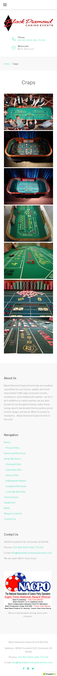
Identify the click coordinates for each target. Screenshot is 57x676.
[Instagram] (28, 669)
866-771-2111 (39, 40)
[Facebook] (23, 669)
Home (6, 64)
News (7, 508)
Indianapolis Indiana (16, 480)
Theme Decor (11, 497)
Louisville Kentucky (16, 491)
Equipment (9, 502)
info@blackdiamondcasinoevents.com (31, 552)
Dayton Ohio (12, 475)
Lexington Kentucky (16, 486)
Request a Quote (13, 513)
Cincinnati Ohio (13, 464)
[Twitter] (33, 669)
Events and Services (14, 453)
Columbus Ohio (14, 469)
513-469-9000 (25, 40)
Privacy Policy (13, 447)
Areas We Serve (12, 458)
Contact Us (10, 519)
